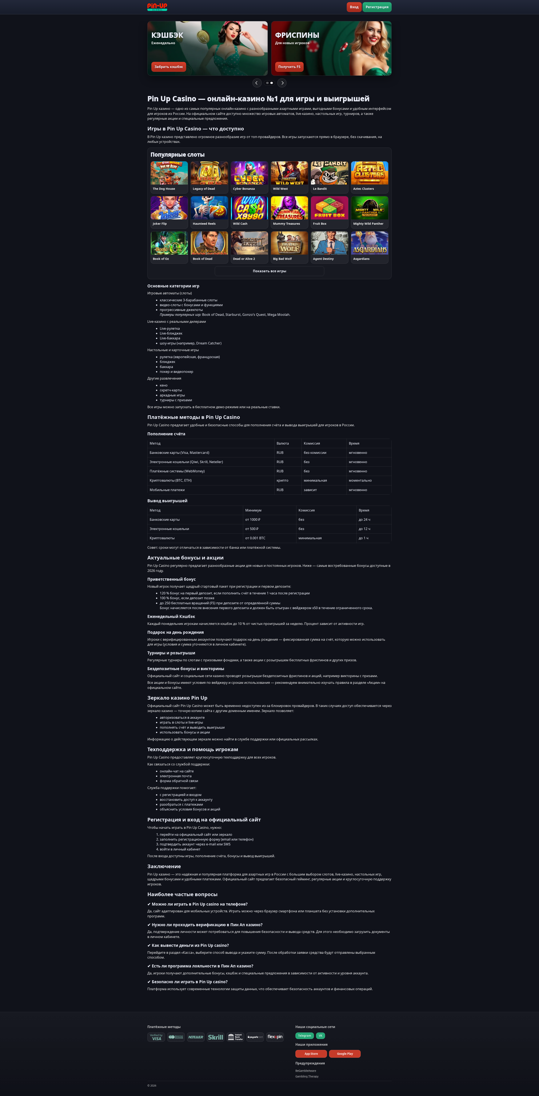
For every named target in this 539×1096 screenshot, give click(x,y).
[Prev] (257, 83)
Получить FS (289, 66)
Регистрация (377, 7)
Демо (180, 172)
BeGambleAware (305, 1070)
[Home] (157, 7)
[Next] (282, 83)
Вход (354, 7)
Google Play (345, 1054)
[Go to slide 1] (267, 83)
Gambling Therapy (307, 1076)
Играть (160, 172)
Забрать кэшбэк (169, 66)
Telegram (304, 1036)
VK (320, 1036)
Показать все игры (269, 271)
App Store (311, 1054)
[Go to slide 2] (271, 83)
